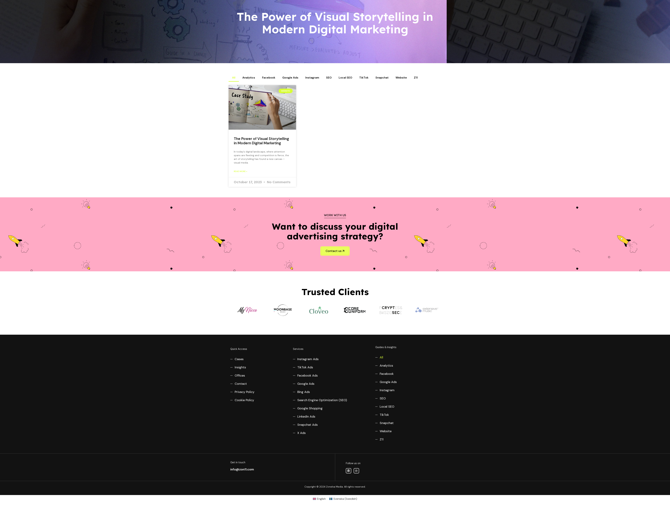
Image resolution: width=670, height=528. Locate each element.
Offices (240, 375)
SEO (329, 77)
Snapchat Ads (307, 424)
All (233, 77)
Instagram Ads (308, 359)
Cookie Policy (244, 400)
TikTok (363, 77)
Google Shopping (310, 408)
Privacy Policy (244, 392)
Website (401, 77)
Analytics (248, 77)
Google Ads (290, 77)
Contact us (334, 251)
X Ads (301, 433)
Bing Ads (303, 392)
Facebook (268, 77)
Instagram (312, 77)
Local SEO (345, 77)
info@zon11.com (242, 469)
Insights (240, 367)
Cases (239, 359)
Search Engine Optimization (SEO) (322, 400)
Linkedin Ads (306, 416)
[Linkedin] (348, 471)
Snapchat (382, 77)
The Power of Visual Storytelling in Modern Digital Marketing (261, 141)
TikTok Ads (305, 367)
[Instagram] (356, 471)
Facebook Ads (307, 375)
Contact (241, 383)
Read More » (240, 171)
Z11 (416, 77)
